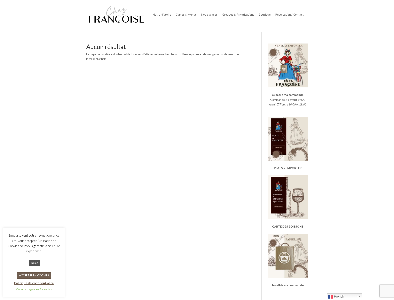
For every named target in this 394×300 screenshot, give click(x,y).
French (338, 296)
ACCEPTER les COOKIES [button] (34, 275)
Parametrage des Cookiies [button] (34, 289)
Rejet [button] (34, 263)
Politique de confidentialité (34, 283)
